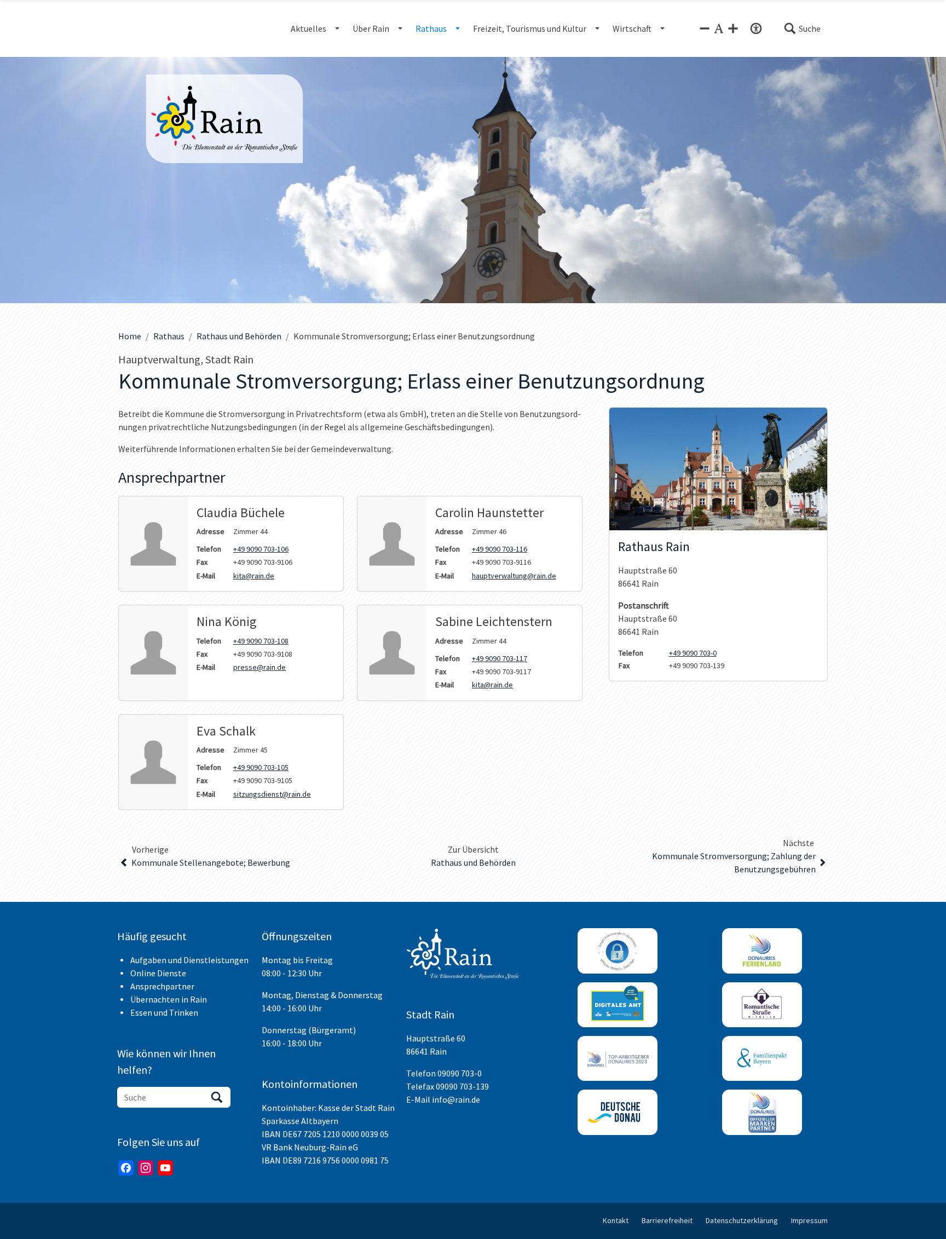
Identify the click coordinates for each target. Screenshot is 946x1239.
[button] (802, 28)
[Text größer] (733, 28)
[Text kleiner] (704, 28)
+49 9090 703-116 (499, 549)
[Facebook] (126, 1168)
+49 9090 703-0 (693, 653)
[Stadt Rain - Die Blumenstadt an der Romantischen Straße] (224, 118)
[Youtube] (165, 1168)
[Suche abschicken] (216, 1097)
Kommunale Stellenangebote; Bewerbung (210, 862)
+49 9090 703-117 (499, 658)
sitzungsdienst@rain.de (272, 794)
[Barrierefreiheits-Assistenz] (756, 28)
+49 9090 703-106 (261, 549)
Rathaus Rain (654, 547)
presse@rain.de (259, 667)
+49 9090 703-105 (261, 767)
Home (129, 336)
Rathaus (168, 336)
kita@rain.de (253, 576)
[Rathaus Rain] (718, 469)
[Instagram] (145, 1168)
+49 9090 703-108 (261, 641)
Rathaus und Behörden (239, 336)
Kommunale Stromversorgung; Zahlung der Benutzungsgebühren (734, 862)
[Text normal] (719, 28)
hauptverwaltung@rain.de (514, 576)
